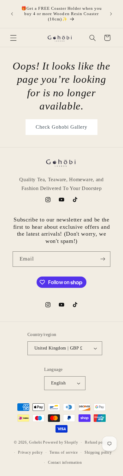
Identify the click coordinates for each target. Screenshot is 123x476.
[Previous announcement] (12, 14)
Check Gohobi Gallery (62, 127)
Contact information (65, 462)
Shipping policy (98, 452)
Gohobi (35, 442)
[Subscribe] (103, 259)
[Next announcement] (111, 14)
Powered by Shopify (60, 442)
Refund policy (97, 442)
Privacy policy (30, 452)
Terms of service (64, 452)
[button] (13, 38)
